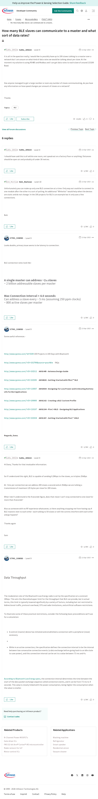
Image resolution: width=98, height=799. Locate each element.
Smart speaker (59, 744)
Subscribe (25, 119)
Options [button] (88, 19)
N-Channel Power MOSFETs (16, 737)
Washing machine (60, 737)
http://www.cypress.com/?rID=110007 (20, 388)
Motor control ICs (12, 751)
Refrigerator (58, 741)
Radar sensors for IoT (13, 748)
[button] (25, 119)
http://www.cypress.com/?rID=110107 (20, 409)
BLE (15, 107)
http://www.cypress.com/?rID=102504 (20, 418)
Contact (35, 794)
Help (64, 794)
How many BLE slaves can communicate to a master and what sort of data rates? (49, 33)
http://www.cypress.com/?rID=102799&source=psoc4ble (28, 362)
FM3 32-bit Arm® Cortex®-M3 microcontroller (24, 744)
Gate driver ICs (10, 741)
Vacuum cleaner (60, 751)
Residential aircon (61, 748)
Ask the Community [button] (63, 10)
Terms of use (9, 794)
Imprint (23, 794)
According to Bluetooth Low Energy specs (22, 678)
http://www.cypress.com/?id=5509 (19, 354)
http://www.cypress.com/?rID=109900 (20, 400)
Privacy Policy (50, 794)
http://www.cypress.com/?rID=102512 (20, 371)
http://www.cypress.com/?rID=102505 (20, 380)
